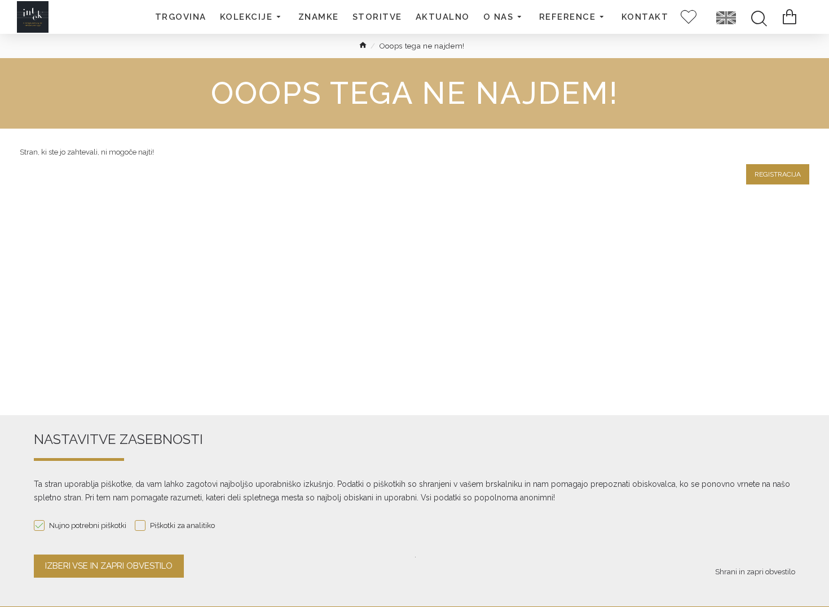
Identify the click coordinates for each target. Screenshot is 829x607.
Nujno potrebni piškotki (87, 525)
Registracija (778, 174)
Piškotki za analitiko (182, 525)
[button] (252, 17)
